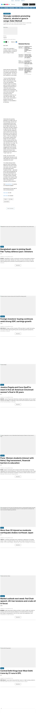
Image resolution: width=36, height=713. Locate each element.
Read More (18, 265)
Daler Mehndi (6, 201)
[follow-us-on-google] (16, 42)
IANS (1, 323)
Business (32, 7)
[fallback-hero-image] (21, 47)
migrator (5, 37)
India (16, 7)
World (20, 7)
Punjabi (5, 199)
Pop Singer (11, 199)
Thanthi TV (23, 0)
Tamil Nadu (12, 7)
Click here (5, 192)
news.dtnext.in (9, 184)
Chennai (6, 7)
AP (0, 394)
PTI (1, 253)
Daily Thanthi (17, 0)
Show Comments (10, 208)
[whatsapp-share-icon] (4, 42)
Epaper (12, 0)
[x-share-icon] (6, 42)
